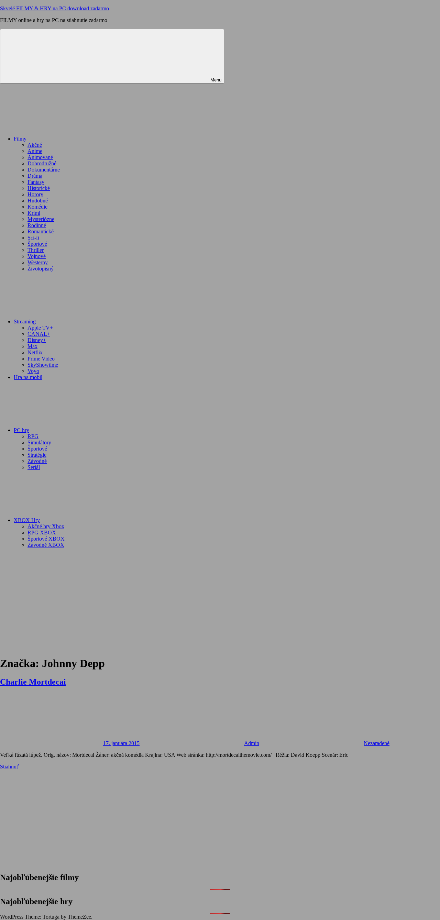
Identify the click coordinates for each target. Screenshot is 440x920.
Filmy (20, 139)
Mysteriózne (41, 219)
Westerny (38, 262)
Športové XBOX (46, 539)
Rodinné (37, 225)
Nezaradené (376, 743)
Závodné (37, 461)
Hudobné (38, 200)
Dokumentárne (44, 170)
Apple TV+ (40, 328)
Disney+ (37, 340)
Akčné (35, 145)
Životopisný (41, 268)
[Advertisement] (220, 602)
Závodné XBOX (46, 545)
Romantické (41, 231)
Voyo (33, 371)
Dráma (35, 176)
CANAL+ (39, 334)
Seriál (34, 467)
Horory (35, 194)
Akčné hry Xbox (46, 526)
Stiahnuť (9, 766)
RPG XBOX (42, 532)
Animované (40, 157)
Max (32, 346)
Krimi (34, 213)
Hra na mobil (28, 377)
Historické (39, 188)
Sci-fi (33, 238)
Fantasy (36, 182)
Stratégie (37, 455)
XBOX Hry (27, 520)
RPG (33, 436)
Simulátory (39, 442)
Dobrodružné (42, 163)
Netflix (35, 352)
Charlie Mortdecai (33, 681)
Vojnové (37, 256)
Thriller (36, 250)
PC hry (21, 430)
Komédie (37, 207)
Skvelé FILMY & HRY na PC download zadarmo (54, 8)
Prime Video (41, 359)
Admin (251, 743)
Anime (35, 151)
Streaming (25, 321)
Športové (37, 244)
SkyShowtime (43, 365)
